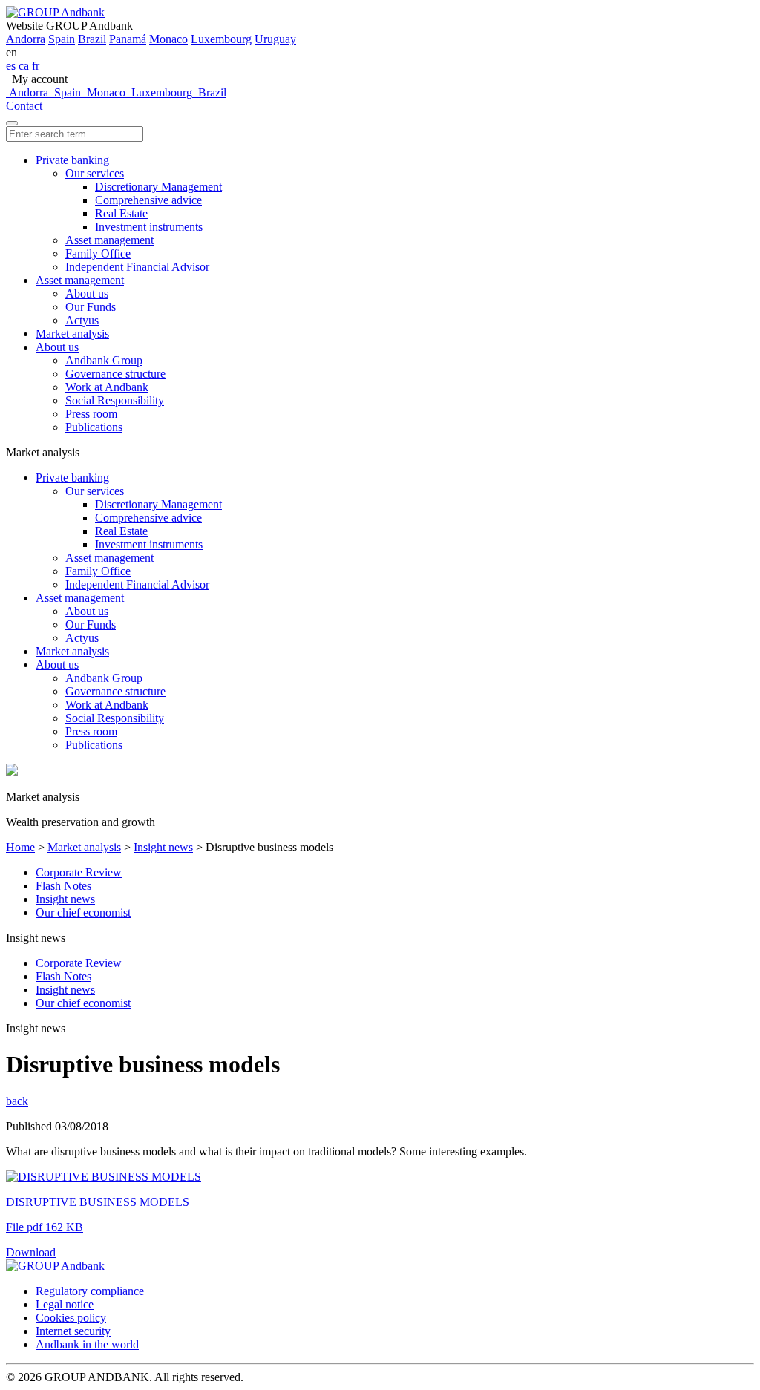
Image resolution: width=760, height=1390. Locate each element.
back (17, 1101)
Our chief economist (83, 912)
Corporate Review (79, 872)
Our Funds (90, 307)
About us (86, 293)
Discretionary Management (158, 186)
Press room (91, 413)
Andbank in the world (87, 1344)
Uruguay (275, 39)
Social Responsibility (114, 400)
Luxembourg (221, 39)
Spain (61, 39)
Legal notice (65, 1304)
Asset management (109, 240)
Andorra (25, 39)
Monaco (168, 39)
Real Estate (121, 213)
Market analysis (72, 333)
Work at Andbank (106, 387)
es (11, 65)
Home (20, 847)
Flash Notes (63, 885)
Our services (94, 173)
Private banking (72, 160)
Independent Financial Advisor (137, 266)
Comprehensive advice (148, 200)
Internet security (73, 1331)
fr (35, 65)
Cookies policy (71, 1317)
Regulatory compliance (90, 1291)
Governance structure (115, 373)
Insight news (163, 847)
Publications (93, 427)
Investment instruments (149, 226)
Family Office (98, 253)
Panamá (127, 39)
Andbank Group (103, 360)
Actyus (82, 320)
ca (24, 65)
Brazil (92, 39)
